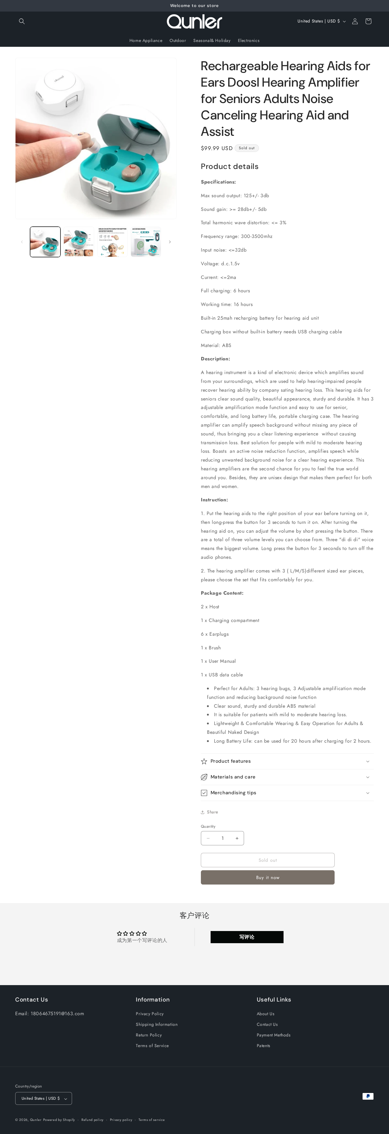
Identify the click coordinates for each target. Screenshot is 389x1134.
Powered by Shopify (59, 1120)
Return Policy (149, 1035)
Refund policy (92, 1119)
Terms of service (152, 1119)
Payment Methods (274, 1035)
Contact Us (267, 1025)
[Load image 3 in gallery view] (112, 242)
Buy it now (268, 877)
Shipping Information (156, 1025)
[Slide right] (170, 242)
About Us (266, 1014)
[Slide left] (22, 242)
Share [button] (212, 812)
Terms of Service (152, 1046)
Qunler (36, 1120)
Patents (263, 1046)
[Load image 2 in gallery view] (79, 242)
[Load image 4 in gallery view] (146, 242)
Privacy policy (121, 1119)
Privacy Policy (150, 1014)
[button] (22, 21)
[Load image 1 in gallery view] (45, 242)
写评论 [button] (247, 936)
